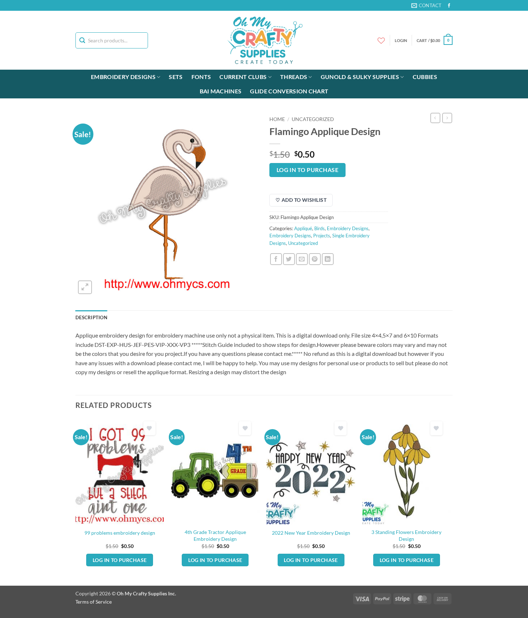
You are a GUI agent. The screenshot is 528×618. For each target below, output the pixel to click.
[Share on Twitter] (289, 259)
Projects (321, 235)
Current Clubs (243, 76)
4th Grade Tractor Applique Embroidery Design (215, 535)
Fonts (201, 76)
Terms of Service (93, 602)
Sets (175, 76)
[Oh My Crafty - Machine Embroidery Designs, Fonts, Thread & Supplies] (264, 40)
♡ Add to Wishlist (300, 200)
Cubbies (425, 76)
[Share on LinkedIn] (328, 259)
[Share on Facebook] (276, 259)
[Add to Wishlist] (149, 428)
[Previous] (75, 501)
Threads (293, 76)
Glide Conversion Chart (289, 91)
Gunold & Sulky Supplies (360, 76)
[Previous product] (447, 118)
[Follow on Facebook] (449, 5)
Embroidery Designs (123, 76)
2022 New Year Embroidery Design (311, 533)
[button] (435, 40)
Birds (319, 228)
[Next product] (435, 118)
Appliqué (303, 228)
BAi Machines (221, 91)
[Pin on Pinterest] (315, 259)
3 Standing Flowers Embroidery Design (406, 535)
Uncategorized (313, 119)
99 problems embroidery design (119, 533)
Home (277, 119)
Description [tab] (91, 317)
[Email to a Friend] (302, 259)
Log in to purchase (307, 170)
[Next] (450, 501)
